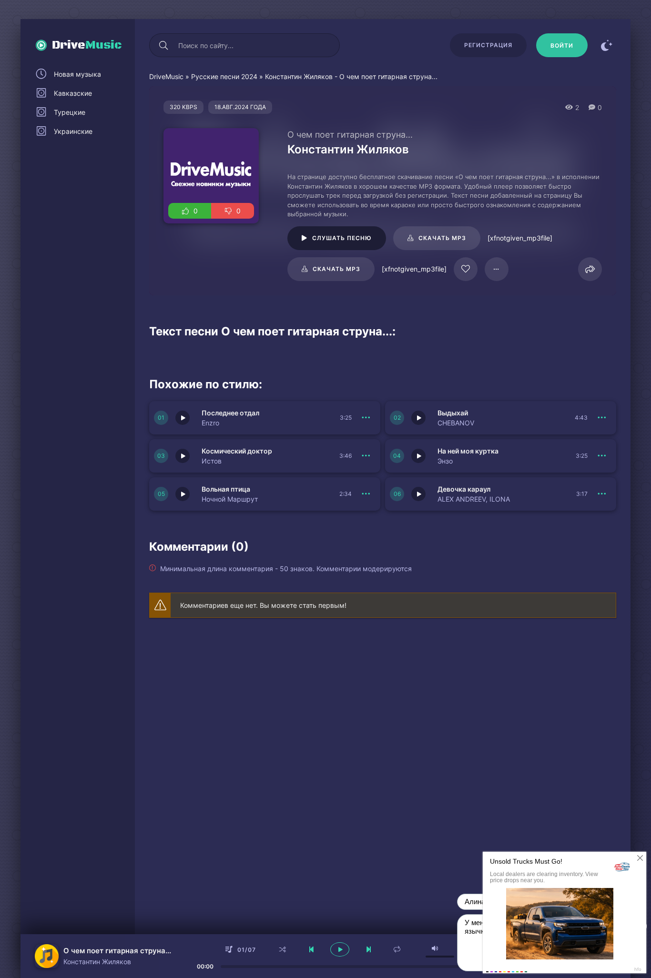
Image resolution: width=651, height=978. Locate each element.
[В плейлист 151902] (601, 494)
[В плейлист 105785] (497, 269)
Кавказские (73, 93)
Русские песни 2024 (224, 76)
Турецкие (69, 112)
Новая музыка (77, 74)
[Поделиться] (590, 269)
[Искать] (163, 45)
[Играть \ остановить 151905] (182, 456)
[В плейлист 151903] (366, 494)
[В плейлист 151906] (601, 418)
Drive (87, 45)
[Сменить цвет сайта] (606, 45)
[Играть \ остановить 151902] (418, 494)
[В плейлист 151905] (366, 456)
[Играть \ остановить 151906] (418, 418)
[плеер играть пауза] (339, 949)
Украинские (73, 131)
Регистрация (488, 45)
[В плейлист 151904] (601, 456)
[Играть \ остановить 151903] (182, 494)
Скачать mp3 (442, 238)
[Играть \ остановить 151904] (418, 456)
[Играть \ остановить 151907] (182, 418)
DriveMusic (166, 76)
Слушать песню (342, 238)
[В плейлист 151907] (366, 418)
